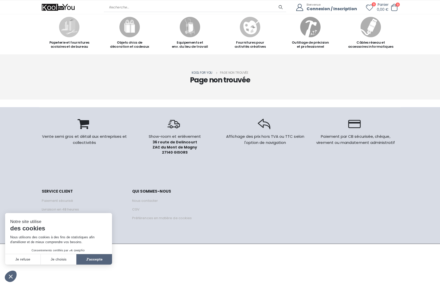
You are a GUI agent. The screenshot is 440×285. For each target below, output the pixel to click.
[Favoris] (369, 8)
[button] (394, 8)
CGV (136, 209)
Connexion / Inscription (332, 9)
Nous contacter (145, 200)
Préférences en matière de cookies (162, 218)
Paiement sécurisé (57, 200)
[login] (301, 8)
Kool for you (202, 72)
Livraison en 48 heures (60, 209)
